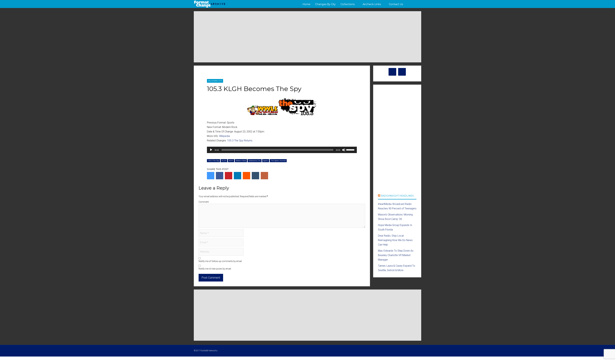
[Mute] (343, 149)
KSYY (231, 161)
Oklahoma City (215, 81)
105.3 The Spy (213, 161)
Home (306, 4)
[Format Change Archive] (210, 7)
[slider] (350, 149)
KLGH (224, 161)
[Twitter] (210, 175)
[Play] (211, 149)
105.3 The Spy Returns (239, 140)
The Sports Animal (278, 161)
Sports (265, 161)
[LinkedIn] (237, 175)
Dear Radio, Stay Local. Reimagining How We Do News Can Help (395, 240)
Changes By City (325, 4)
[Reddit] (246, 175)
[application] (282, 150)
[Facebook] (219, 175)
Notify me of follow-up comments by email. (220, 261)
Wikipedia (224, 136)
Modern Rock (241, 161)
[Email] (264, 175)
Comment (204, 202)
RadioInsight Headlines (397, 195)
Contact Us (396, 4)
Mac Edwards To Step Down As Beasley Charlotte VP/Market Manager (395, 255)
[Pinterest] (228, 175)
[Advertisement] (307, 36)
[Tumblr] (255, 175)
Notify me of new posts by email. (215, 268)
